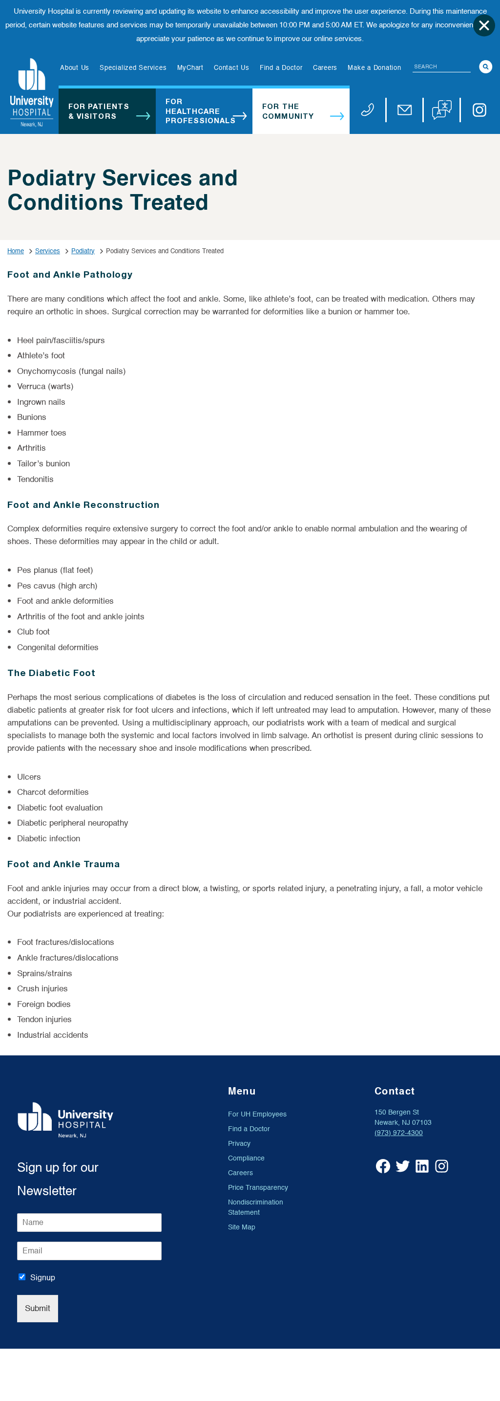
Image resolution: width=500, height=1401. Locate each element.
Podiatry (83, 251)
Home (15, 251)
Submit (37, 1308)
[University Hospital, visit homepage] (31, 93)
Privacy (239, 1143)
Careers (240, 1173)
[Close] (484, 25)
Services (47, 251)
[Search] (486, 66)
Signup (42, 1277)
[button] (442, 110)
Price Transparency (258, 1187)
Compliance (246, 1158)
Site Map (241, 1227)
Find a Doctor (249, 1129)
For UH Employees (257, 1114)
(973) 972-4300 (399, 1132)
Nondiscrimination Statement (255, 1207)
